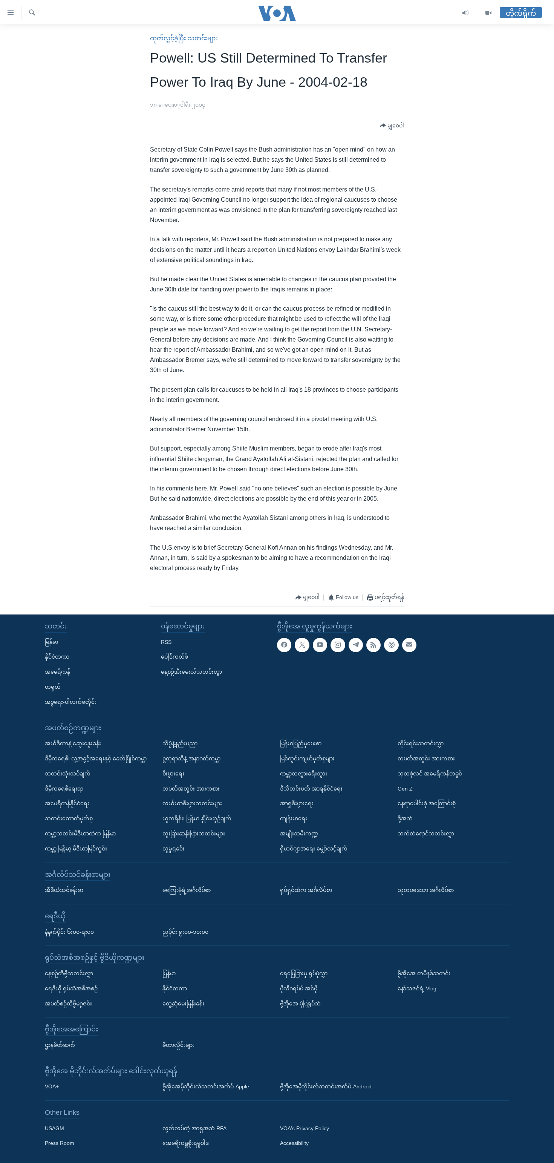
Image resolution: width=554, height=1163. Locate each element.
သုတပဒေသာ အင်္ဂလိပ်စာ (426, 890)
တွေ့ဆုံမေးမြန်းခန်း (183, 1004)
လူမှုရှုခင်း (173, 849)
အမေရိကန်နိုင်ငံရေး (67, 804)
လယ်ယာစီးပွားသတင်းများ (192, 804)
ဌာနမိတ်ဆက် (60, 1045)
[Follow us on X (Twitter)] (302, 645)
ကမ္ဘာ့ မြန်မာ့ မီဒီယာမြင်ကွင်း (76, 849)
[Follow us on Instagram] (338, 645)
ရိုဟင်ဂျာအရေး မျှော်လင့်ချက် (313, 849)
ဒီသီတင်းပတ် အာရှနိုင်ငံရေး (311, 789)
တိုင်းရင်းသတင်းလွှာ (421, 743)
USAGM (54, 1128)
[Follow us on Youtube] (320, 645)
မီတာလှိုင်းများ (178, 1045)
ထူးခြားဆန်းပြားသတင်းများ (193, 833)
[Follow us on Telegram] (356, 645)
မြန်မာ (51, 642)
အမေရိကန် (57, 672)
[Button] (392, 126)
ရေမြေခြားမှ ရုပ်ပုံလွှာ (304, 973)
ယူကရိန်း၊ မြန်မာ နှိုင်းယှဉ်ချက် (196, 818)
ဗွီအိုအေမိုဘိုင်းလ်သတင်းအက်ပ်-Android (326, 1087)
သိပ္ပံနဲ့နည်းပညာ (179, 743)
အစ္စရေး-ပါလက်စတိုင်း (70, 702)
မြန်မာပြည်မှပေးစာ (300, 743)
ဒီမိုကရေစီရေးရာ (64, 789)
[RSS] (373, 645)
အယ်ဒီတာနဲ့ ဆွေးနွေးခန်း (73, 743)
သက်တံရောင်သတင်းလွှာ (426, 833)
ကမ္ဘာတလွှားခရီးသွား (303, 774)
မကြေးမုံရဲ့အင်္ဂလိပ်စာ (186, 890)
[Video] (488, 13)
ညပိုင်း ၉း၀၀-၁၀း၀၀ (185, 932)
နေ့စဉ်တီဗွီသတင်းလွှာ (69, 973)
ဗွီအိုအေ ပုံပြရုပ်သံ (300, 1004)
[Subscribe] (409, 645)
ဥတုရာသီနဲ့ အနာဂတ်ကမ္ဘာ (191, 758)
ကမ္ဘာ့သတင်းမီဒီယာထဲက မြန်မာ (80, 833)
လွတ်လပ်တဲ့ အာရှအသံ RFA (194, 1128)
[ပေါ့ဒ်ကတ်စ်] (391, 645)
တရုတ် (53, 687)
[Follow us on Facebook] (284, 645)
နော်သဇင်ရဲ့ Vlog (417, 988)
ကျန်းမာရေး (293, 818)
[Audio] (465, 13)
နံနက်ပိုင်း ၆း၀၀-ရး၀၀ (69, 932)
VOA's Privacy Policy (304, 1128)
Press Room (59, 1143)
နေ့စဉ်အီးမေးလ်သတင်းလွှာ (191, 672)
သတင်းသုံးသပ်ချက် (67, 774)
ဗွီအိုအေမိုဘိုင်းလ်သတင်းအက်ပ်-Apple (205, 1087)
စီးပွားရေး (173, 774)
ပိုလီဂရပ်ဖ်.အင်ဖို (298, 988)
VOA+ (52, 1087)
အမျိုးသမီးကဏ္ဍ (299, 833)
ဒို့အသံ (405, 818)
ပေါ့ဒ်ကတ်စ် (174, 657)
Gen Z (405, 789)
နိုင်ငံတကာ (57, 657)
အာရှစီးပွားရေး (297, 804)
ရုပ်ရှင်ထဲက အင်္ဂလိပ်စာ (306, 890)
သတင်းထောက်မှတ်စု (69, 818)
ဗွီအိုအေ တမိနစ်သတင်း (424, 973)
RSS (166, 642)
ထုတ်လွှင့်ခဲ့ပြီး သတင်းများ (184, 38)
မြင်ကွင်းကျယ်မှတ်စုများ (307, 758)
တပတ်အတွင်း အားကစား (191, 789)
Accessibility (294, 1143)
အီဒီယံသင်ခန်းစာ (64, 890)
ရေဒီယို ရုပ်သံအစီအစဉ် (71, 988)
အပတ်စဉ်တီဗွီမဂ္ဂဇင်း (68, 1004)
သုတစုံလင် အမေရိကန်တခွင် (430, 774)
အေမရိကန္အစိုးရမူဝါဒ (185, 1143)
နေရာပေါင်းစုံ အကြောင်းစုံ (427, 804)
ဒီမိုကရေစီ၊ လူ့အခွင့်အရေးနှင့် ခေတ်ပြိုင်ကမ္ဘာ (96, 758)
